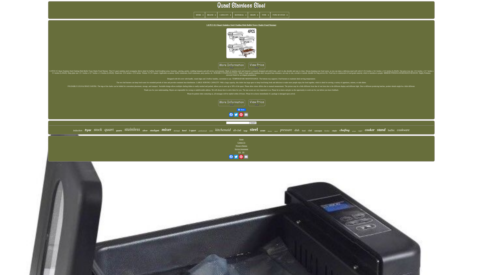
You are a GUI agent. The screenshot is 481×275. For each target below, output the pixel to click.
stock (98, 129)
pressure (286, 130)
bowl (184, 130)
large (245, 131)
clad (310, 130)
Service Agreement (241, 149)
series (211, 131)
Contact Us (241, 143)
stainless (132, 129)
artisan (354, 131)
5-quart (192, 130)
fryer (88, 130)
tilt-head (177, 131)
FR (243, 152)
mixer (166, 129)
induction (77, 130)
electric (270, 131)
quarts (119, 130)
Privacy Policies (241, 146)
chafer (334, 131)
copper (360, 131)
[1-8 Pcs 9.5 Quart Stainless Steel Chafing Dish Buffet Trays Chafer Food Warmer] (241, 44)
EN (239, 152)
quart (109, 129)
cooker (370, 130)
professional (203, 131)
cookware (403, 130)
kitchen (326, 131)
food (304, 131)
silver (145, 130)
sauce (276, 131)
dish (296, 130)
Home (241, 139)
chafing (345, 130)
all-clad (237, 130)
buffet (391, 130)
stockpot (154, 130)
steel (254, 129)
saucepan (318, 131)
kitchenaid (223, 130)
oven (262, 131)
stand (381, 130)
